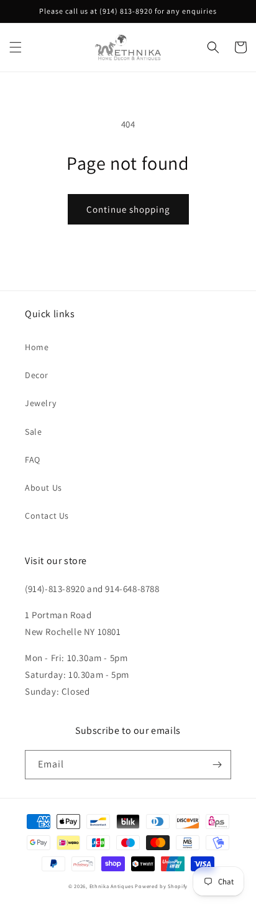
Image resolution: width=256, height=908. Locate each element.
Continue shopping (128, 209)
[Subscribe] (217, 764)
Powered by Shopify (161, 886)
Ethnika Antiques (111, 886)
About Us (43, 487)
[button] (15, 47)
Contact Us (47, 515)
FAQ (32, 459)
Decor (36, 375)
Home (36, 347)
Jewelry (40, 403)
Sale (33, 431)
